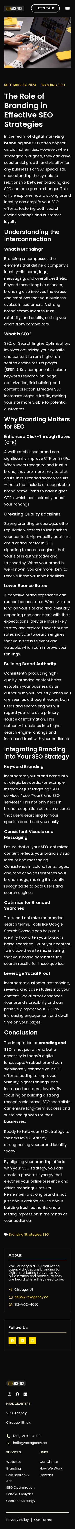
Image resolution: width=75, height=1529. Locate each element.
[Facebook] (12, 1340)
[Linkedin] (22, 1340)
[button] (67, 8)
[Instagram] (32, 1340)
